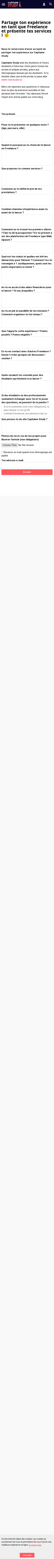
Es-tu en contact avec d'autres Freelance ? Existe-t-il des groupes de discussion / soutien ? (26, 355)
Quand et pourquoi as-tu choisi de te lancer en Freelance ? (26, 147)
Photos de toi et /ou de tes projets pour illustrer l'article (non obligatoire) (24, 437)
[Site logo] (15, 4)
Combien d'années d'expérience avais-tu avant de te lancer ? (24, 211)
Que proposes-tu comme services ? (21, 168)
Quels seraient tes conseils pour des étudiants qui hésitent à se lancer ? (22, 377)
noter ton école (10, 79)
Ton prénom (8, 114)
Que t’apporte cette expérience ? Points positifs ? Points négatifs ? (24, 333)
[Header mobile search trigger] (51, 4)
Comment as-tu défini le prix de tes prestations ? (21, 190)
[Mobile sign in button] (44, 4)
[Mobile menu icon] (3, 4)
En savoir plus (35, 1545)
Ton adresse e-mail (12, 460)
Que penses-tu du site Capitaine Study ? (24, 419)
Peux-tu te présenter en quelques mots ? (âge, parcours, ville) (25, 126)
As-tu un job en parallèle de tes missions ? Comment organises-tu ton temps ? (25, 312)
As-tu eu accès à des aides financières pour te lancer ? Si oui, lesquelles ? (26, 289)
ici (20, 79)
